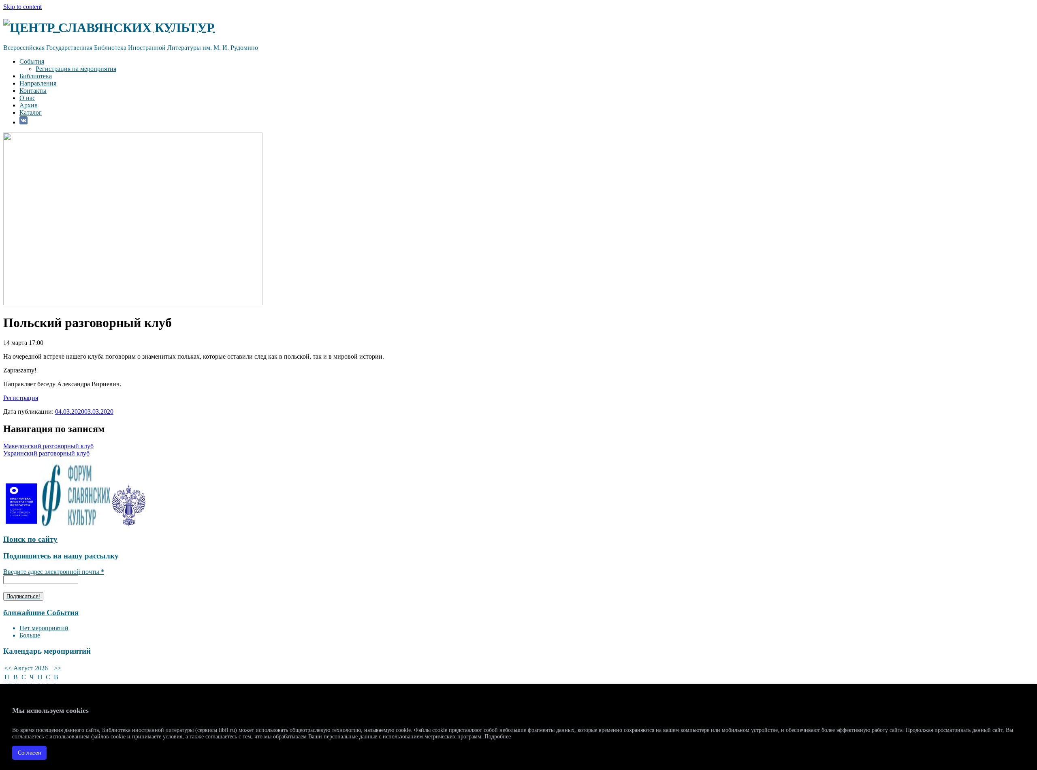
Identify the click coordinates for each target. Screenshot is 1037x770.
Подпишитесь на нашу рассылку (61, 556)
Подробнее (497, 737)
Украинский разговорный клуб (46, 453)
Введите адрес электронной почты (53, 571)
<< (8, 668)
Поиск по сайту (30, 539)
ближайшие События (41, 612)
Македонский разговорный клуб (48, 446)
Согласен (29, 753)
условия (172, 737)
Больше (29, 635)
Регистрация (20, 397)
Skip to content (22, 6)
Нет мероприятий (43, 628)
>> (57, 668)
